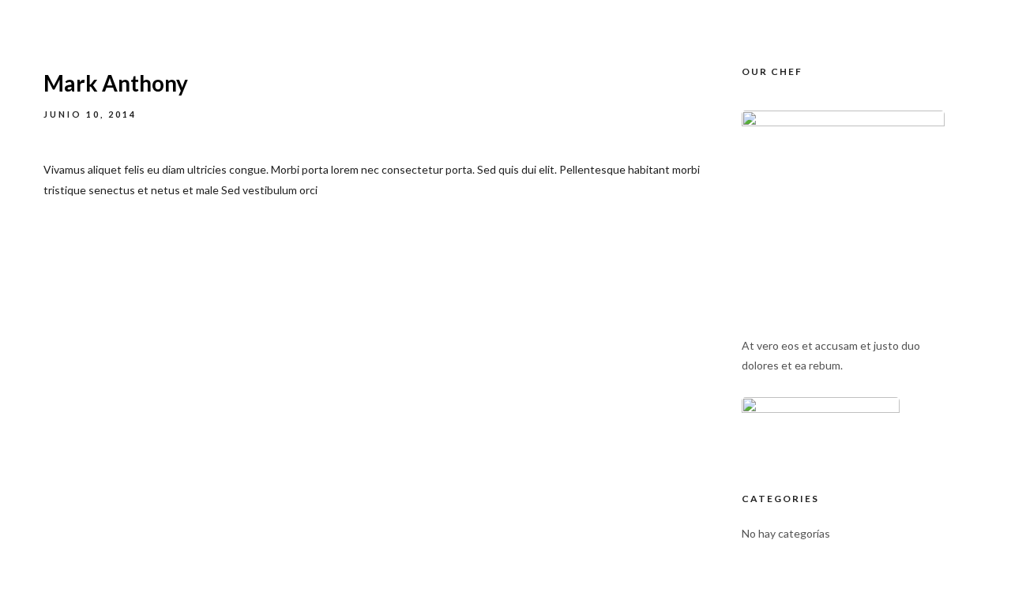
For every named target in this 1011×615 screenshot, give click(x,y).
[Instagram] (872, 16)
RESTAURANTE (603, 95)
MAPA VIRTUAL (792, 95)
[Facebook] (843, 16)
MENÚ (697, 95)
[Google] (930, 16)
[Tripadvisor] (901, 16)
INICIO (508, 95)
